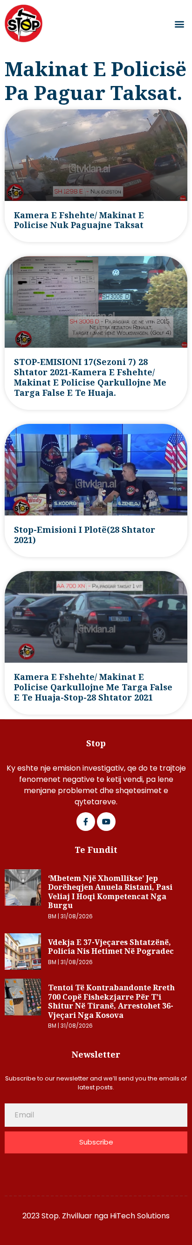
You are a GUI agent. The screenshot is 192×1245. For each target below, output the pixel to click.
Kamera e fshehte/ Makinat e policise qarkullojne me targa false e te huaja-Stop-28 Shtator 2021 (93, 687)
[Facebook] (85, 821)
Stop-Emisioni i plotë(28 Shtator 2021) (84, 534)
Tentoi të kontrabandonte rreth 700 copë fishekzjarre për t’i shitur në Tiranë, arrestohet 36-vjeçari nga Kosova (111, 1001)
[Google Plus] (106, 821)
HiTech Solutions (140, 1215)
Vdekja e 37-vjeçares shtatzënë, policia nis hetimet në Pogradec (111, 947)
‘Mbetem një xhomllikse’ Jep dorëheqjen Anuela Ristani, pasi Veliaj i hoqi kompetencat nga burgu (110, 892)
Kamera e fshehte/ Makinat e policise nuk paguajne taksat (79, 220)
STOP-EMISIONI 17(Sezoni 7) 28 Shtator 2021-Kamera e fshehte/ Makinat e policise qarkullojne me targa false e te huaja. (90, 377)
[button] (179, 23)
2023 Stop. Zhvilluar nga (66, 1215)
